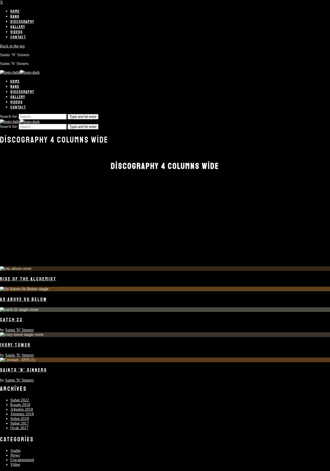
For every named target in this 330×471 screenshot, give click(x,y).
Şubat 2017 (19, 423)
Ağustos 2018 (21, 409)
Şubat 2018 (19, 418)
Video (15, 464)
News (15, 455)
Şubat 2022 (19, 400)
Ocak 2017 (19, 428)
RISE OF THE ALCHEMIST (28, 279)
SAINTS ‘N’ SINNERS (23, 370)
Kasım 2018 (20, 404)
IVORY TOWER (15, 345)
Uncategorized (22, 460)
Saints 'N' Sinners (19, 330)
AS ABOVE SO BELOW (23, 299)
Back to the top (12, 46)
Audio (15, 450)
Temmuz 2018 (22, 414)
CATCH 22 (11, 320)
